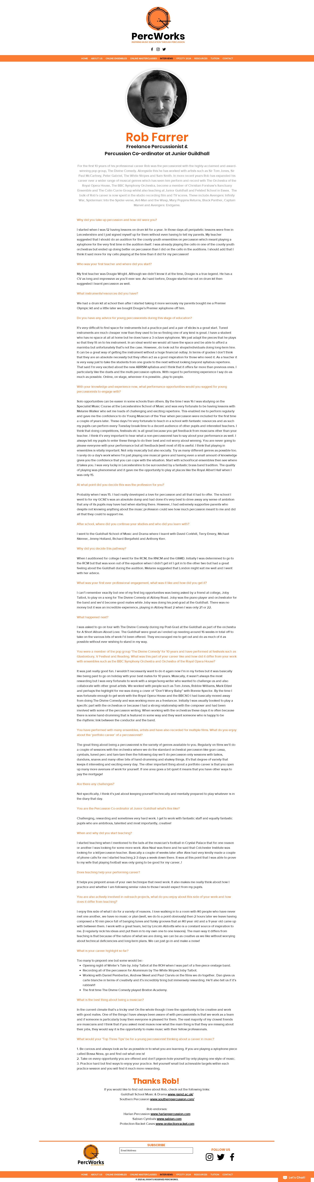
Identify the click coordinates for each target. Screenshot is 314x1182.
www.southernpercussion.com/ (172, 1099)
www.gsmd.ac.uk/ (180, 1094)
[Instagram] (158, 49)
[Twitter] (164, 49)
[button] (96, 58)
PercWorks (158, 36)
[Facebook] (152, 49)
